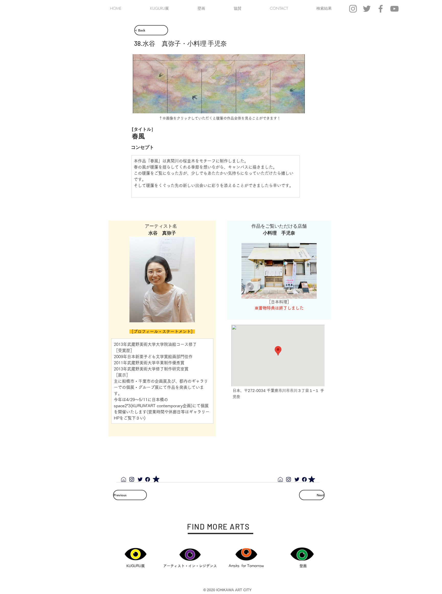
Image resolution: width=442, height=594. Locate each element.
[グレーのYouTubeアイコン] (394, 9)
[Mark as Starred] (156, 479)
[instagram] (131, 479)
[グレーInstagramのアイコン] (353, 9)
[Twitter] (140, 479)
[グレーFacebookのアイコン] (380, 9)
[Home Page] (123, 479)
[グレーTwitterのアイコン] (367, 9)
